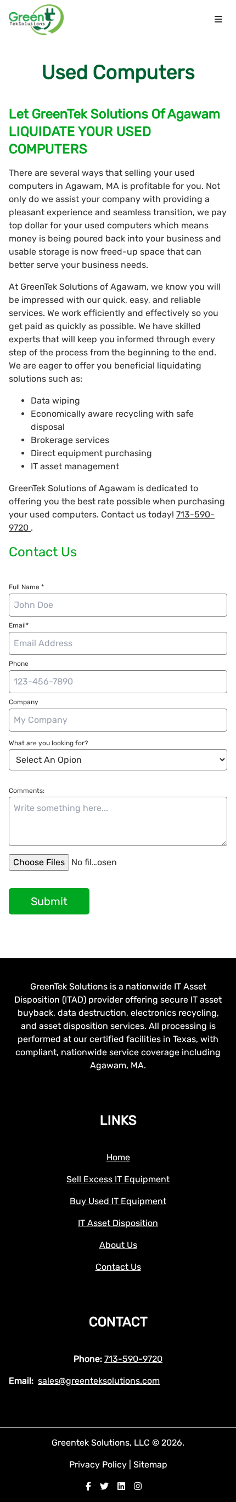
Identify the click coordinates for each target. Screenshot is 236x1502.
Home (118, 1157)
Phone (19, 663)
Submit (49, 901)
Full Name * (26, 587)
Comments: (26, 791)
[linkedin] (121, 1486)
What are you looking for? (48, 743)
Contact (118, 1322)
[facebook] (88, 1486)
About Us (118, 1245)
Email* (19, 625)
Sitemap (150, 1464)
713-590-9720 (133, 1359)
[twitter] (104, 1486)
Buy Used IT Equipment (118, 1201)
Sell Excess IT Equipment (118, 1179)
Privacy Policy (99, 1464)
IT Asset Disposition (118, 1223)
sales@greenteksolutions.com (99, 1381)
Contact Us (118, 1267)
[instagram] (138, 1486)
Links (118, 1120)
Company (23, 702)
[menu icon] (218, 19)
